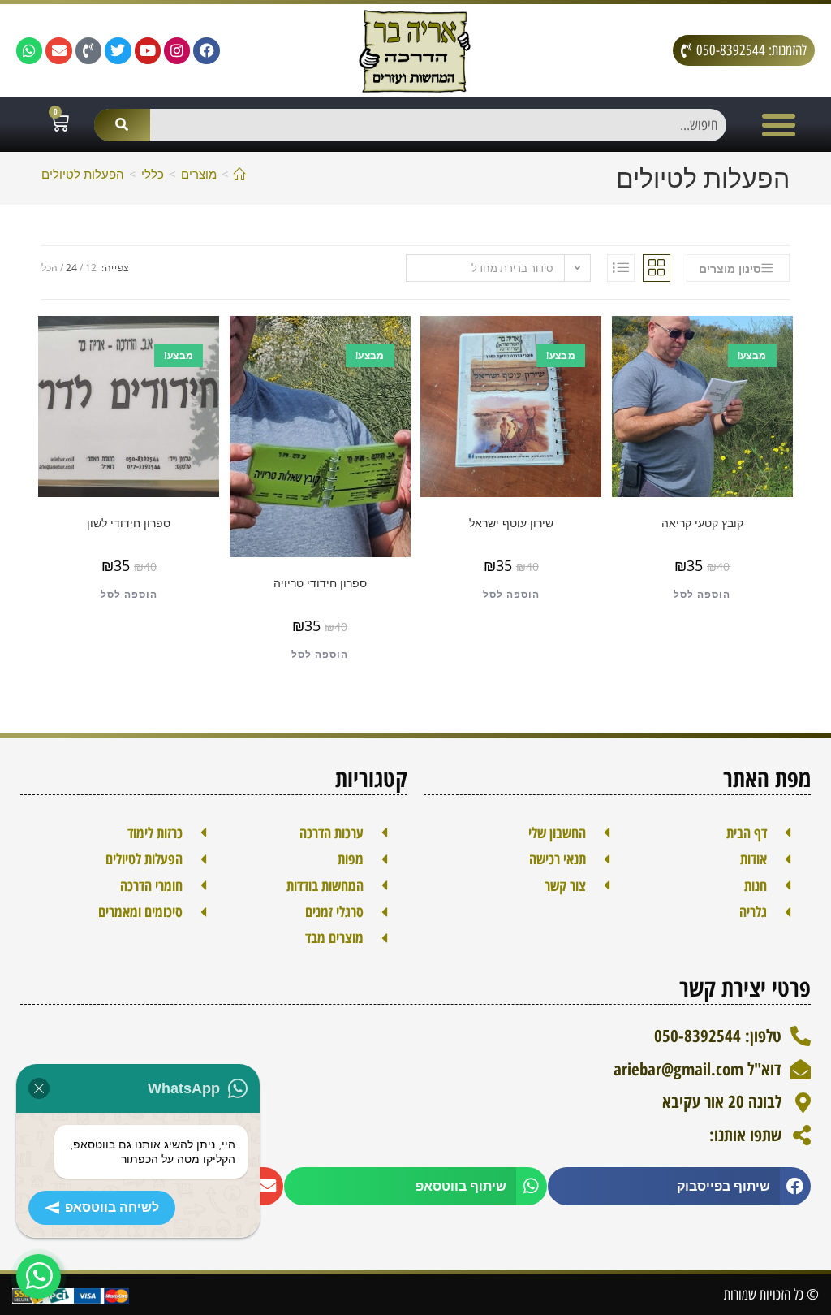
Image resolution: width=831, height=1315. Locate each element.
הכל (49, 268)
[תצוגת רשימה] (621, 268)
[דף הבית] (240, 174)
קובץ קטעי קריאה (702, 522)
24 (71, 268)
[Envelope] (58, 50)
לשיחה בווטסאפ (112, 1207)
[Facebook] (206, 50)
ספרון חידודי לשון (128, 522)
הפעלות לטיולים (82, 174)
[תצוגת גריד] (656, 268)
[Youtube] (148, 50)
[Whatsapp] (29, 50)
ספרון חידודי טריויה (320, 582)
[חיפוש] (121, 125)
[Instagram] (177, 50)
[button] (779, 125)
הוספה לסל (702, 594)
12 (91, 268)
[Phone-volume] (88, 50)
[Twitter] (118, 50)
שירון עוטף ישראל (511, 522)
